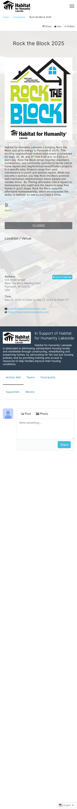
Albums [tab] (29, 391)
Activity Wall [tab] (13, 377)
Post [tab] (28, 413)
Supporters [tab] (12, 391)
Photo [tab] (44, 413)
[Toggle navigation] (72, 6)
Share (48, 26)
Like (59, 26)
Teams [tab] (31, 377)
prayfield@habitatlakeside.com (27, 308)
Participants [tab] (48, 377)
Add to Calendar (63, 277)
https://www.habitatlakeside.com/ (28, 312)
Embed (70, 26)
